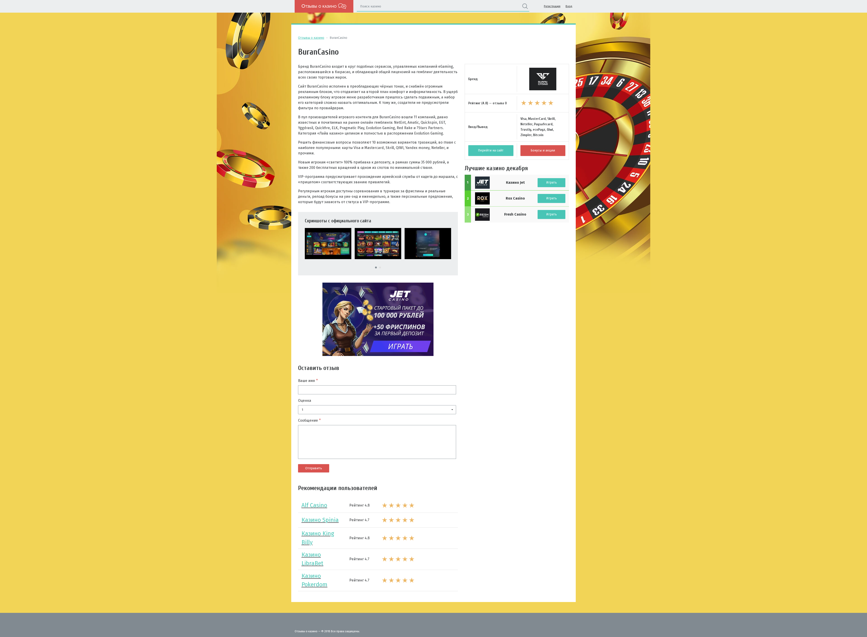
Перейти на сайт (490, 150)
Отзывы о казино (311, 38)
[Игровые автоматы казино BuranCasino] (378, 243)
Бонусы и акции (543, 150)
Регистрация (552, 6)
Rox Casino (515, 198)
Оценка (304, 400)
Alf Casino (314, 505)
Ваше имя (308, 380)
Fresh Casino (515, 214)
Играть (551, 182)
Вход (569, 6)
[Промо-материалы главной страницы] (328, 243)
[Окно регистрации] (428, 243)
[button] (377, 409)
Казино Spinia (320, 519)
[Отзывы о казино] (324, 6)
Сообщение (309, 420)
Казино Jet (515, 182)
